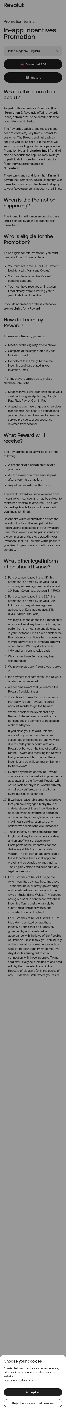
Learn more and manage (18, 1380)
